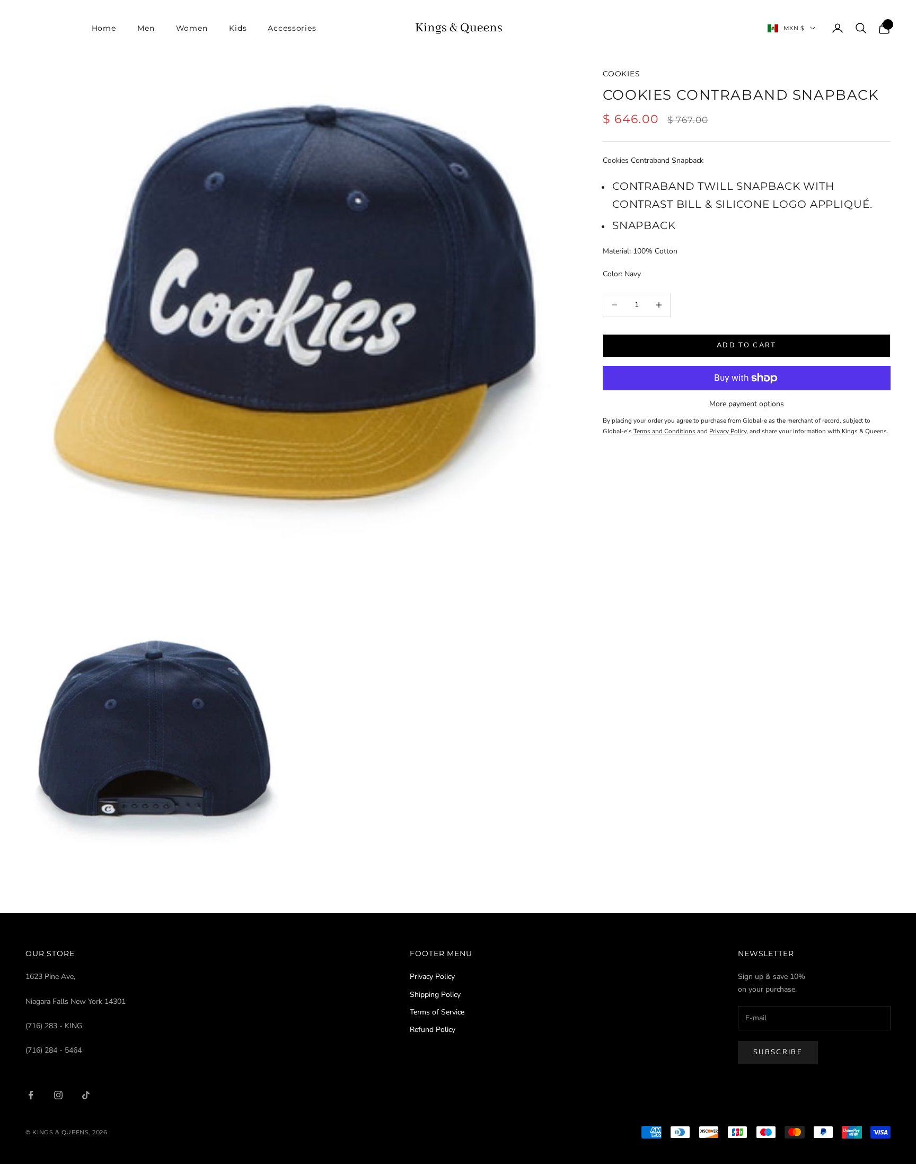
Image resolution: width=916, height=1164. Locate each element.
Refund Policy (432, 1030)
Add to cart (747, 345)
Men (146, 28)
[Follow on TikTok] (86, 1095)
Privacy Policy (432, 977)
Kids (237, 28)
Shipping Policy (435, 995)
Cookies (621, 73)
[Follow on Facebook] (30, 1095)
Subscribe (778, 1052)
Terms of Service (437, 1012)
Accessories (292, 28)
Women (192, 28)
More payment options (746, 404)
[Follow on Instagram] (58, 1095)
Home (104, 28)
